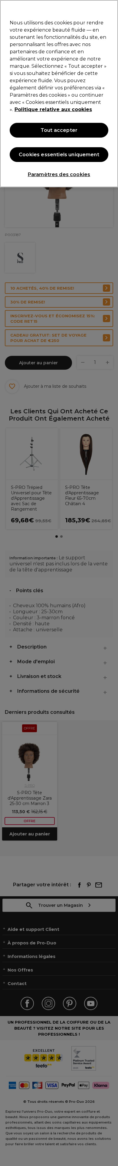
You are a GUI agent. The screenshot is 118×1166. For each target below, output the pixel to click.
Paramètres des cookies (59, 174)
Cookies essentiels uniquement (59, 154)
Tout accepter (59, 130)
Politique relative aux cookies (53, 109)
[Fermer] (110, 8)
